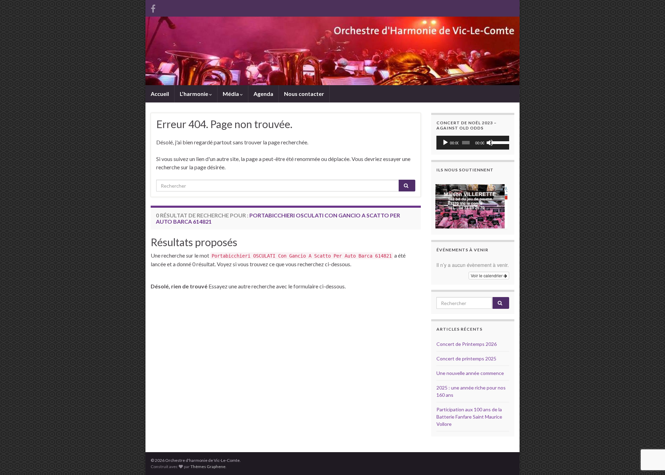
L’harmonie (194, 93)
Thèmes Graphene (207, 466)
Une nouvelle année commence (470, 373)
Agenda (263, 93)
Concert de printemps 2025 (466, 358)
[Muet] (489, 142)
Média (231, 93)
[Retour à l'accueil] (332, 51)
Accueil (160, 93)
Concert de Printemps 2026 (466, 344)
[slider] (499, 142)
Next (500, 203)
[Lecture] (445, 142)
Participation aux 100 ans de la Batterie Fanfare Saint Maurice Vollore (469, 416)
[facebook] (153, 7)
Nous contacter (304, 93)
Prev (445, 203)
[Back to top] (649, 433)
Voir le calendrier (487, 275)
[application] (472, 143)
